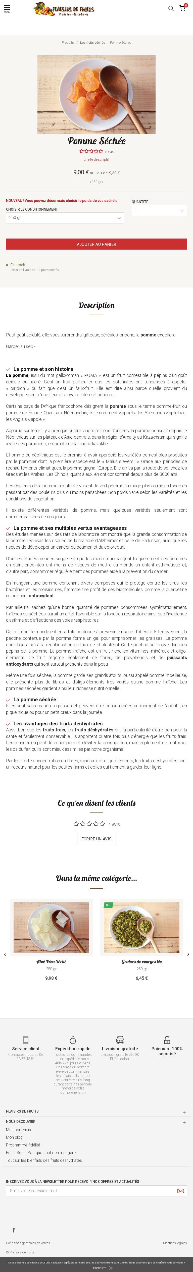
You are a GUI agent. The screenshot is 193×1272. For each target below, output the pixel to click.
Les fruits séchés (92, 42)
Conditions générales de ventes (28, 1243)
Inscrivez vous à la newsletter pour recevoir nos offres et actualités (72, 1182)
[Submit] (181, 1191)
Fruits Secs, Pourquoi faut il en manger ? (41, 1152)
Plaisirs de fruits (22, 1111)
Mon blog (14, 1137)
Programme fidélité (23, 1145)
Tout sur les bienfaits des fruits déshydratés (44, 1160)
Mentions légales (175, 1243)
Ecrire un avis (96, 839)
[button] (171, 8)
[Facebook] (13, 1230)
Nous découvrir (20, 1122)
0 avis (109, 152)
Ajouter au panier (96, 244)
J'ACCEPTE (100, 1268)
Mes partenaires (20, 1129)
